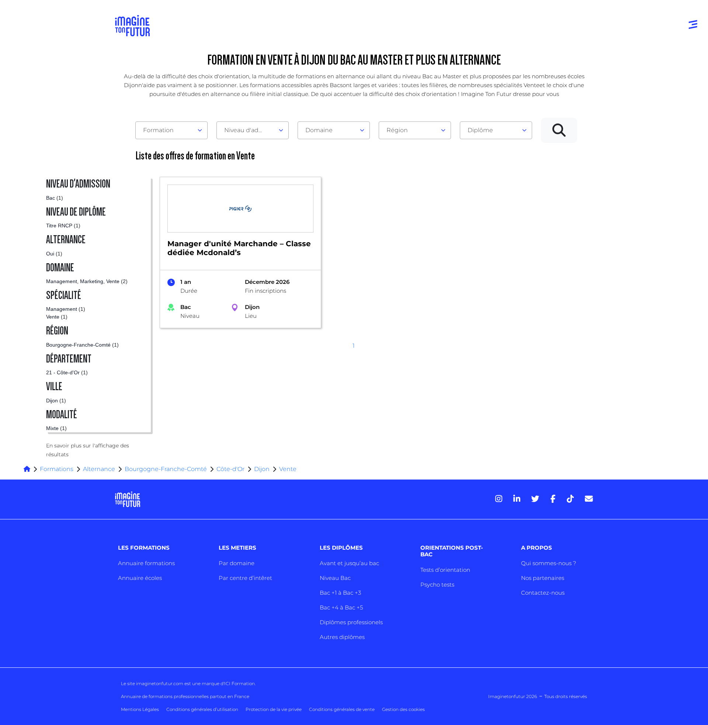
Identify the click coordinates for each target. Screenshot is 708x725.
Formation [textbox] (158, 130)
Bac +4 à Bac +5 (341, 607)
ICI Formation (239, 683)
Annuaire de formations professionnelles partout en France (185, 696)
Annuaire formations (146, 563)
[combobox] (171, 130)
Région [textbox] (397, 130)
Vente (287, 469)
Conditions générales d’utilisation (202, 709)
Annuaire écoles (140, 577)
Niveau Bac (335, 577)
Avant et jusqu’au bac (349, 563)
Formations (56, 469)
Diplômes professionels (351, 622)
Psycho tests (437, 584)
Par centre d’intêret (245, 577)
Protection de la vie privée (274, 709)
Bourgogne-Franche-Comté (166, 469)
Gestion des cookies (403, 709)
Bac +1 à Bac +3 (340, 592)
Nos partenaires (542, 577)
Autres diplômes (342, 636)
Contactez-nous (543, 592)
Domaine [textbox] (319, 130)
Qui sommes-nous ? (548, 563)
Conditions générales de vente (342, 709)
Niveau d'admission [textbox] (249, 130)
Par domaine (236, 563)
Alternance (99, 469)
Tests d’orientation (445, 569)
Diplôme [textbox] (480, 130)
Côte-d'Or (230, 469)
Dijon (262, 469)
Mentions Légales (140, 709)
